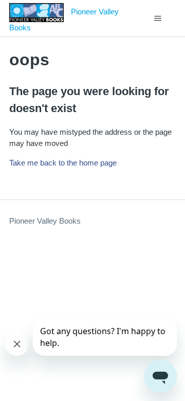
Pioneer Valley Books (45, 220)
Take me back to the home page (63, 162)
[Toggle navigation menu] (157, 18)
